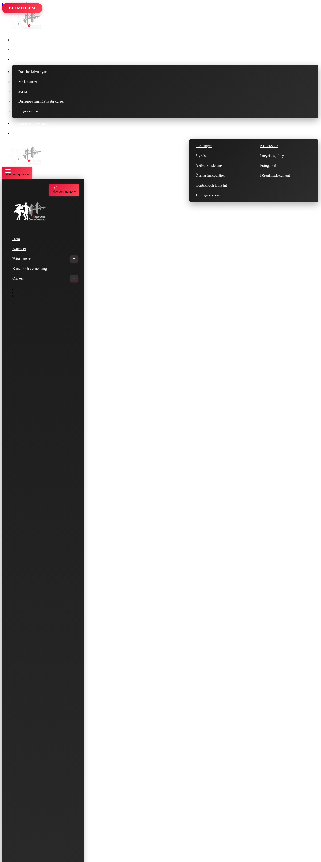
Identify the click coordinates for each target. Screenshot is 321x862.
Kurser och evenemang (34, 123)
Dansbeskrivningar (32, 72)
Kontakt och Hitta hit (211, 185)
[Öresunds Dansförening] (25, 29)
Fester (22, 91)
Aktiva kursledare (209, 166)
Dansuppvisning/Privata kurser (41, 101)
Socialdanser (27, 82)
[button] (41, 59)
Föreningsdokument (275, 175)
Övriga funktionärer (210, 175)
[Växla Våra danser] (74, 259)
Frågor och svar (30, 111)
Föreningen (204, 146)
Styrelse (201, 156)
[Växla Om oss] (74, 278)
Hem (20, 40)
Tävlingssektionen (209, 195)
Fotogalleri (268, 166)
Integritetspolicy (272, 156)
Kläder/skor (269, 146)
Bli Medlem (22, 8)
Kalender (24, 50)
